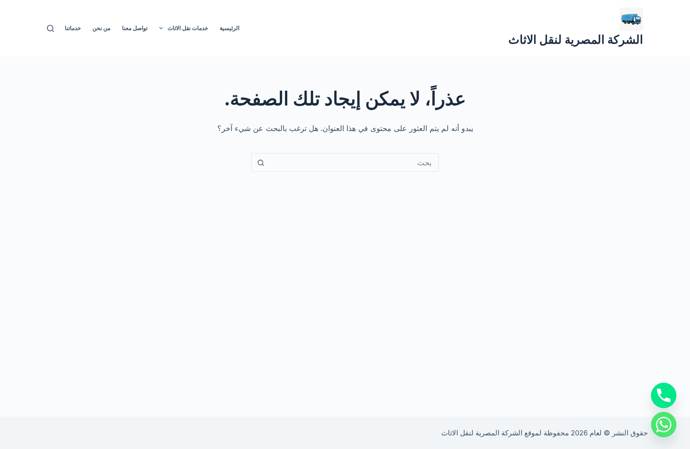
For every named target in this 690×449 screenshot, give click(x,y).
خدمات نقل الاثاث (188, 27)
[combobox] (353, 162)
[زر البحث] (260, 162)
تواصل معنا (134, 27)
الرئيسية (229, 27)
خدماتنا (73, 27)
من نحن (101, 27)
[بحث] (50, 28)
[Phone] (663, 395)
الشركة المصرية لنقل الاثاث (575, 39)
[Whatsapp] (663, 424)
